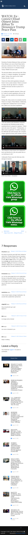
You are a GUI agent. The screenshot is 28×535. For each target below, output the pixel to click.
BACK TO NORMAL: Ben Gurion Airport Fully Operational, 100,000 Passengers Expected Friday (16, 497)
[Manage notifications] (24, 531)
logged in (12, 349)
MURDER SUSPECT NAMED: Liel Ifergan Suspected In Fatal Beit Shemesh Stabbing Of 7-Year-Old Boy (17, 417)
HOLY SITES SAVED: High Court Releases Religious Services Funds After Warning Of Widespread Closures (17, 464)
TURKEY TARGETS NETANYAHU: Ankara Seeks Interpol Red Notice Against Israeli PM (16, 447)
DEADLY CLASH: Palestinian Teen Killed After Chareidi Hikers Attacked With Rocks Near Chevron (16, 368)
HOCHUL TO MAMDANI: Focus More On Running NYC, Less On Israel (17, 513)
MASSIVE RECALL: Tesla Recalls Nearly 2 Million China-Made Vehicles (16, 433)
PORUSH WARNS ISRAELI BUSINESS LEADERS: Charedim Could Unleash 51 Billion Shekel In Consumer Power (17, 385)
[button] (1, 1)
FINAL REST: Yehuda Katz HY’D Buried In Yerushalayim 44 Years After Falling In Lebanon (16, 480)
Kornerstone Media (20, 533)
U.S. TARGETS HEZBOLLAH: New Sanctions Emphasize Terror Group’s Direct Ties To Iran (17, 401)
